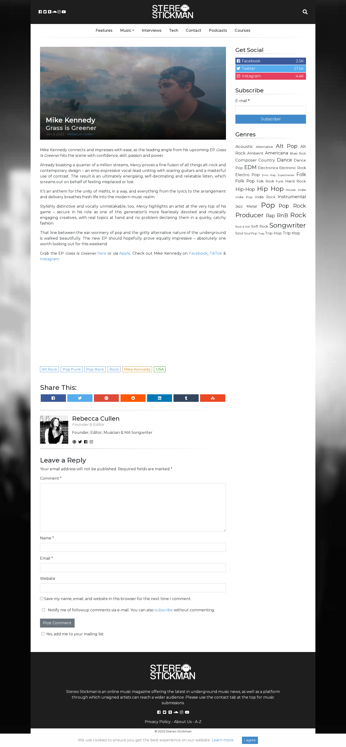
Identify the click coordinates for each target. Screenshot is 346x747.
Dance (284, 160)
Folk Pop (245, 180)
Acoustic (244, 146)
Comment (51, 478)
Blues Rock (298, 153)
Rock (298, 215)
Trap (261, 233)
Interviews (151, 30)
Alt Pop (287, 146)
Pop (268, 205)
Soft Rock (259, 226)
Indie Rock (265, 197)
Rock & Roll (242, 226)
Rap (270, 215)
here (101, 253)
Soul (239, 233)
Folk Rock (265, 181)
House (291, 190)
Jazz (239, 206)
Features (104, 30)
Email (46, 558)
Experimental (286, 175)
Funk (279, 181)
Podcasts (218, 30)
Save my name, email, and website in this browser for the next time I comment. (117, 599)
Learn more (222, 740)
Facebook (198, 253)
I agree (250, 740)
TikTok (215, 253)
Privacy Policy (158, 721)
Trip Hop (291, 233)
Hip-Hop (245, 189)
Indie (302, 190)
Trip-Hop (273, 233)
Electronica (268, 168)
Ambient (255, 153)
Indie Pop (244, 197)
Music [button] (125, 30)
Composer (246, 160)
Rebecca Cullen (80, 134)
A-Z (198, 721)
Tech (173, 30)
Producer (249, 215)
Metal (251, 206)
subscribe (164, 610)
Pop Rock (292, 206)
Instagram (49, 259)
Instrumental (292, 196)
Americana (276, 152)
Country (266, 160)
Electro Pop (247, 174)
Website (47, 578)
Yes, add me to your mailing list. (75, 634)
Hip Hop (270, 189)
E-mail (242, 101)
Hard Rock (295, 181)
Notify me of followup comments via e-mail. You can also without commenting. (131, 610)
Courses (242, 30)
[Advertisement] (270, 314)
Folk (301, 174)
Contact (193, 30)
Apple (124, 253)
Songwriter (287, 225)
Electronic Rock (292, 168)
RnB (282, 215)
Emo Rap (269, 175)
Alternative (264, 147)
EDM (250, 167)
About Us (183, 721)
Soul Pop (250, 233)
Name (47, 538)
